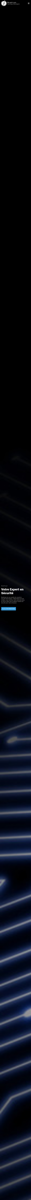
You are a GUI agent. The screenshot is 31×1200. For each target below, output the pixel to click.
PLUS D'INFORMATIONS (8, 608)
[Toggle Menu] (29, 3)
